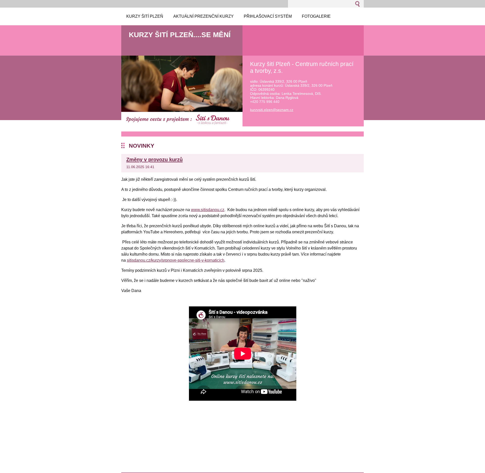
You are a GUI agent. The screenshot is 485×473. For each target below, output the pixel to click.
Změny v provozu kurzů (154, 159)
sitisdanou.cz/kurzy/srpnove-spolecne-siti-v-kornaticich (175, 260)
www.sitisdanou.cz (207, 210)
